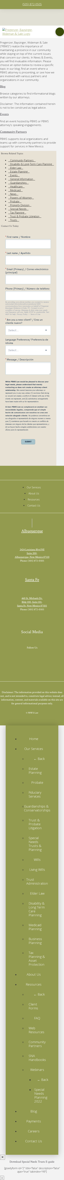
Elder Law (15, 168)
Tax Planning (17, 212)
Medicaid (15, 190)
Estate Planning (19, 171)
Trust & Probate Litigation (24, 216)
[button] (59, 32)
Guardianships (18, 182)
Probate (14, 201)
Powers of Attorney (21, 197)
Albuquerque (32, 531)
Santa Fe (32, 579)
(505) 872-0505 (32, 4)
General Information (21, 179)
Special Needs (18, 209)
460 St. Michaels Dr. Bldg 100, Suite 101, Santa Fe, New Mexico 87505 (32, 602)
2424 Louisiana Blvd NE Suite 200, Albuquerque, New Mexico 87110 (32, 553)
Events (4, 114)
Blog (3, 86)
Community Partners (13, 132)
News (13, 194)
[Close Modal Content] (2, 1157)
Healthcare (16, 186)
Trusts (13, 220)
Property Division (19, 205)
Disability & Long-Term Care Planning (31, 164)
